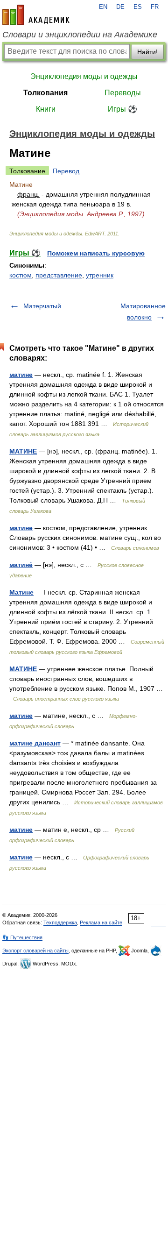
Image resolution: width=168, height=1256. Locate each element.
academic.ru (36, 15)
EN (103, 7)
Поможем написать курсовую (96, 253)
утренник (99, 275)
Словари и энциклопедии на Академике (79, 34)
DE (120, 7)
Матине (21, 592)
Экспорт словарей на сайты (35, 950)
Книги (46, 109)
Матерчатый (42, 306)
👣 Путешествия (22, 937)
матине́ (21, 564)
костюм (20, 275)
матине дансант (35, 743)
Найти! (147, 52)
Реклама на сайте (101, 922)
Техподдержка (60, 922)
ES (137, 7)
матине (21, 374)
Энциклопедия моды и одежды (84, 76)
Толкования (45, 93)
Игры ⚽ (122, 109)
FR (155, 7)
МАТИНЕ (23, 451)
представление (58, 275)
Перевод (66, 171)
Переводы (123, 93)
